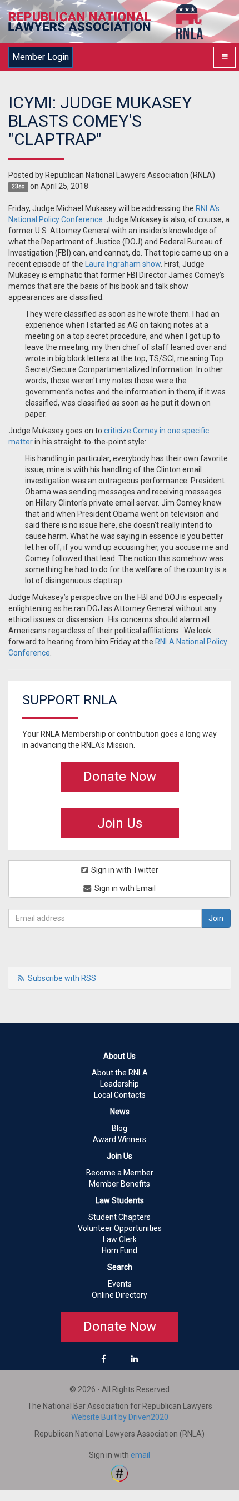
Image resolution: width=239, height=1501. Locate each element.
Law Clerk (120, 1239)
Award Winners (119, 1139)
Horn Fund (119, 1250)
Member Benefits (119, 1183)
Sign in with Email (124, 888)
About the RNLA (120, 1072)
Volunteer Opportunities (120, 1228)
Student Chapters (119, 1217)
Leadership (119, 1083)
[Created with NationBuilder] (119, 1472)
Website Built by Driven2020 (119, 1417)
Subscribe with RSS (62, 978)
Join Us (119, 823)
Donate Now (119, 776)
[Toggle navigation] (224, 57)
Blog (119, 1128)
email (140, 1454)
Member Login (40, 57)
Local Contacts (120, 1094)
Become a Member (119, 1172)
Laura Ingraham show (123, 263)
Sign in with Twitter (123, 869)
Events (120, 1283)
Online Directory (119, 1294)
